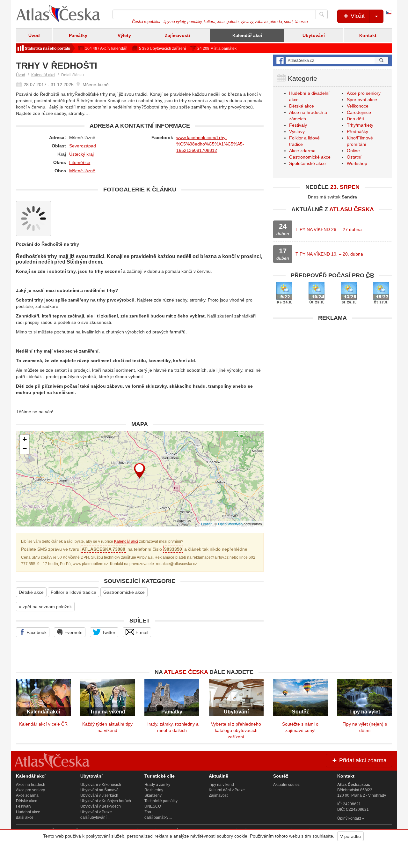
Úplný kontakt (349, 818)
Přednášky (357, 131)
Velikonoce (357, 105)
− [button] (25, 449)
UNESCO (152, 806)
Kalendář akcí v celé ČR (43, 724)
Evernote (73, 632)
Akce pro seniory (364, 93)
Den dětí (355, 118)
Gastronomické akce (124, 592)
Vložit (357, 16)
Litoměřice (79, 162)
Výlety (124, 35)
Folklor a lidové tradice (73, 592)
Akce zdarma (302, 150)
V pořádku (350, 836)
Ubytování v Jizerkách (99, 795)
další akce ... (26, 817)
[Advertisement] (332, 369)
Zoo (147, 812)
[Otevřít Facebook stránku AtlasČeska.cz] (332, 60)
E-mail (141, 632)
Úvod (34, 35)
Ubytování (313, 35)
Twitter (108, 632)
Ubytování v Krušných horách (105, 801)
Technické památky (161, 801)
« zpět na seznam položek (45, 606)
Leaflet (206, 523)
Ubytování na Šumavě (99, 790)
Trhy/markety (360, 125)
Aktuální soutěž (286, 784)
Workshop (357, 163)
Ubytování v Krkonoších (100, 784)
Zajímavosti (177, 35)
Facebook (36, 632)
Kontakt (367, 35)
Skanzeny (153, 795)
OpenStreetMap (230, 523)
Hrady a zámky (157, 784)
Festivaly (298, 125)
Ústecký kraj (81, 154)
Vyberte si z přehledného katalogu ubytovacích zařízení (236, 730)
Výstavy (297, 131)
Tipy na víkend (221, 784)
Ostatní (354, 157)
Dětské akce (31, 592)
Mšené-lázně (82, 170)
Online (353, 150)
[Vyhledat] (322, 14)
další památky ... (158, 817)
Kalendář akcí (247, 35)
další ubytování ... (95, 817)
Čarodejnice (359, 112)
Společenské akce (307, 163)
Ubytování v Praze (96, 812)
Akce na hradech (30, 784)
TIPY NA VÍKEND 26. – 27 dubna (328, 229)
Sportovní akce (362, 99)
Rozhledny (153, 790)
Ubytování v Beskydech (100, 806)
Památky (78, 35)
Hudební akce (28, 812)
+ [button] (25, 439)
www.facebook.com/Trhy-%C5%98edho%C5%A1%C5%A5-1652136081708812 (210, 144)
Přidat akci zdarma (362, 760)
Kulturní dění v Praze (227, 790)
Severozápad (82, 145)
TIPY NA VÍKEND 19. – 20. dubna (329, 254)
